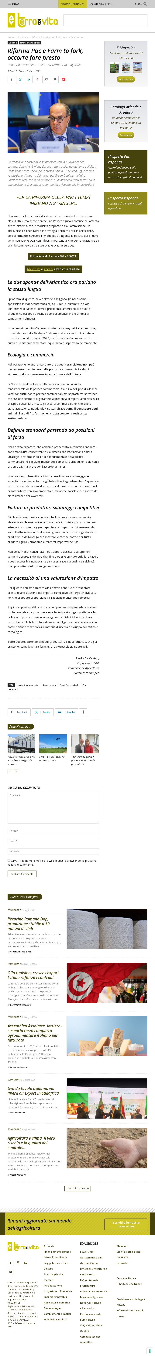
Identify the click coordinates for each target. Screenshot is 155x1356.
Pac (84, 685)
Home (11, 37)
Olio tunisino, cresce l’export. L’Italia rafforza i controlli (34, 975)
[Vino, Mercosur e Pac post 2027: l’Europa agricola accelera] (21, 743)
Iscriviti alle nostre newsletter (126, 1224)
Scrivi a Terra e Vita (128, 1251)
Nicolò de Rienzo (18, 1174)
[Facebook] (11, 1263)
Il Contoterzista (89, 1280)
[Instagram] (18, 1263)
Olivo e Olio (87, 1308)
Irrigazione (50, 1291)
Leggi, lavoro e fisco (56, 1263)
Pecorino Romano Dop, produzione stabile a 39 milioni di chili (29, 923)
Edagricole (86, 1252)
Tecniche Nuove (126, 1278)
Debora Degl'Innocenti (20, 1004)
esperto (125, 203)
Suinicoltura (87, 1319)
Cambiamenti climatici (57, 1314)
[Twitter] (33, 1261)
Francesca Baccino (18, 1067)
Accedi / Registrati (101, 3)
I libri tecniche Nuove (129, 1284)
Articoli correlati (19, 726)
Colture (48, 1268)
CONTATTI (122, 1257)
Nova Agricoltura (90, 1302)
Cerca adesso (126, 135)
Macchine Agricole (91, 1297)
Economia (23, 37)
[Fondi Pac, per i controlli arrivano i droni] (53, 743)
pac (125, 166)
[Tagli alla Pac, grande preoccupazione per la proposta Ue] (85, 743)
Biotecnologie (52, 1308)
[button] (141, 4)
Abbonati (121, 1246)
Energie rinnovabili (55, 1297)
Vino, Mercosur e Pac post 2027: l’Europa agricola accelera (21, 760)
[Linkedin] (25, 1263)
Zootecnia (66, 1291)
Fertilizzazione (53, 1285)
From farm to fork (69, 685)
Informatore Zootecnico (94, 1291)
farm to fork (49, 685)
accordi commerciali (28, 685)
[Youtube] (11, 1272)
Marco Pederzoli (17, 1112)
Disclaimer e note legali (130, 1299)
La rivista (121, 1263)
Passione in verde (90, 1314)
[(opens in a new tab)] (107, 938)
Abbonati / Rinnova (72, 3)
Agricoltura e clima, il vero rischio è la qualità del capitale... (31, 1142)
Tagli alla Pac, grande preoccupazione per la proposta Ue (83, 760)
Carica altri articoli (76, 1188)
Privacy (120, 1304)
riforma (13, 689)
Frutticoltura (87, 1285)
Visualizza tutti (126, 79)
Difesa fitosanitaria (55, 1257)
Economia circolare (55, 1319)
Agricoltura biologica (57, 1302)
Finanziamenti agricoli (30, 42)
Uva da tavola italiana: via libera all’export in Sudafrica (33, 1091)
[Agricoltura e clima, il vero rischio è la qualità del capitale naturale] (107, 1158)
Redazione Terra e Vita (20, 951)
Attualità (49, 1246)
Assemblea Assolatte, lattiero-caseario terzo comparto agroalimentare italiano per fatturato (35, 1033)
